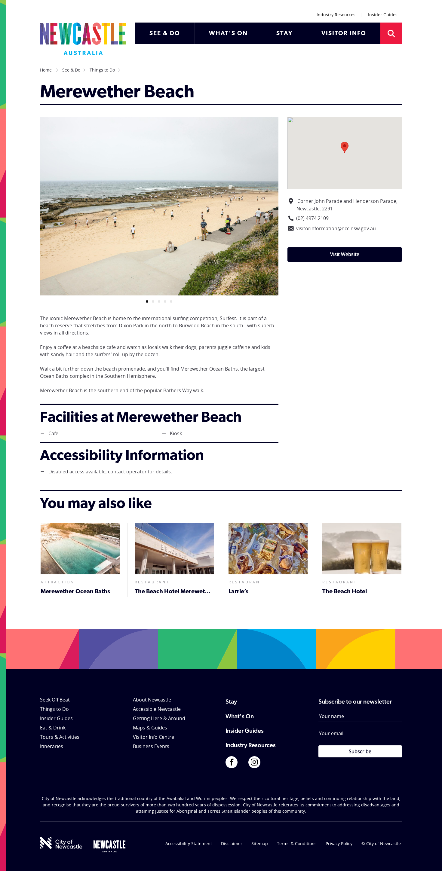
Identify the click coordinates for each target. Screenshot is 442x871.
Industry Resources (336, 14)
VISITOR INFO (343, 34)
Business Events (151, 746)
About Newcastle (152, 699)
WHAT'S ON (228, 34)
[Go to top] (429, 859)
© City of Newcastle (381, 843)
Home (46, 70)
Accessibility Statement (188, 843)
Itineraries (51, 746)
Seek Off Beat (55, 699)
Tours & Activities (59, 737)
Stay (231, 702)
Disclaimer (231, 843)
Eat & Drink (53, 727)
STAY (284, 34)
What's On (240, 717)
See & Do (71, 70)
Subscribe (360, 751)
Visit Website (344, 254)
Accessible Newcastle (157, 709)
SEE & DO (164, 34)
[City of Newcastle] (61, 843)
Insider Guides (382, 14)
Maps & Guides (150, 727)
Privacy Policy (339, 843)
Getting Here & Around (159, 718)
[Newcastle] (109, 846)
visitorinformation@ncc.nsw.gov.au (336, 228)
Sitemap (259, 843)
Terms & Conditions (297, 843)
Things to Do (102, 70)
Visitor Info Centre (153, 737)
